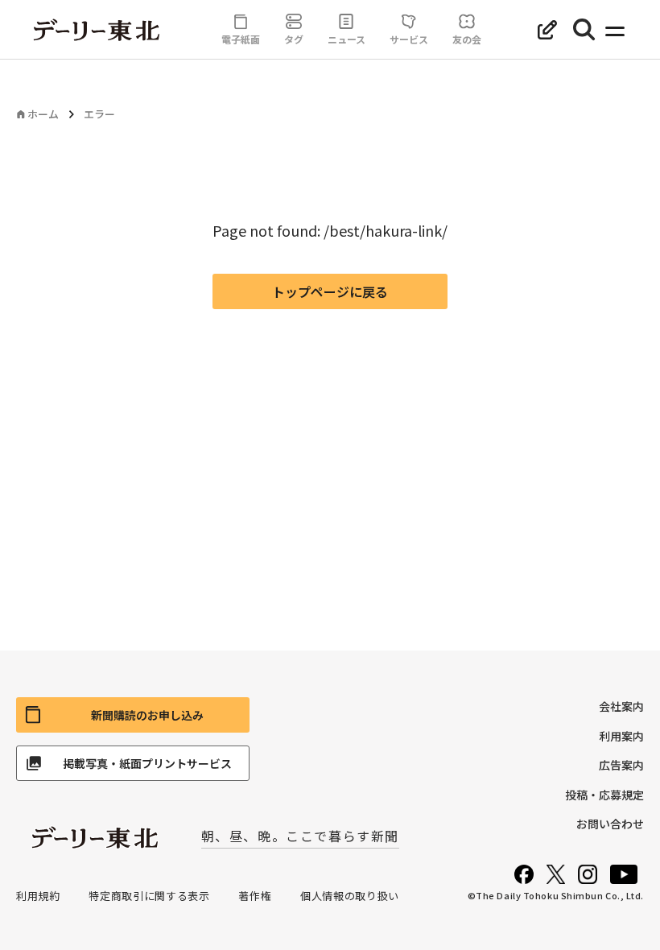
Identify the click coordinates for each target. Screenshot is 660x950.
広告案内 (621, 765)
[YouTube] (624, 874)
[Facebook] (524, 874)
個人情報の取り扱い (349, 895)
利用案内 (621, 736)
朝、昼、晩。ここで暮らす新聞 (300, 835)
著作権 (254, 895)
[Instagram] (587, 874)
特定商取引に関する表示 (149, 895)
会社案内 (621, 706)
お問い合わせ (610, 824)
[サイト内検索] (584, 30)
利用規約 (38, 895)
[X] (555, 874)
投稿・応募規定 (604, 795)
